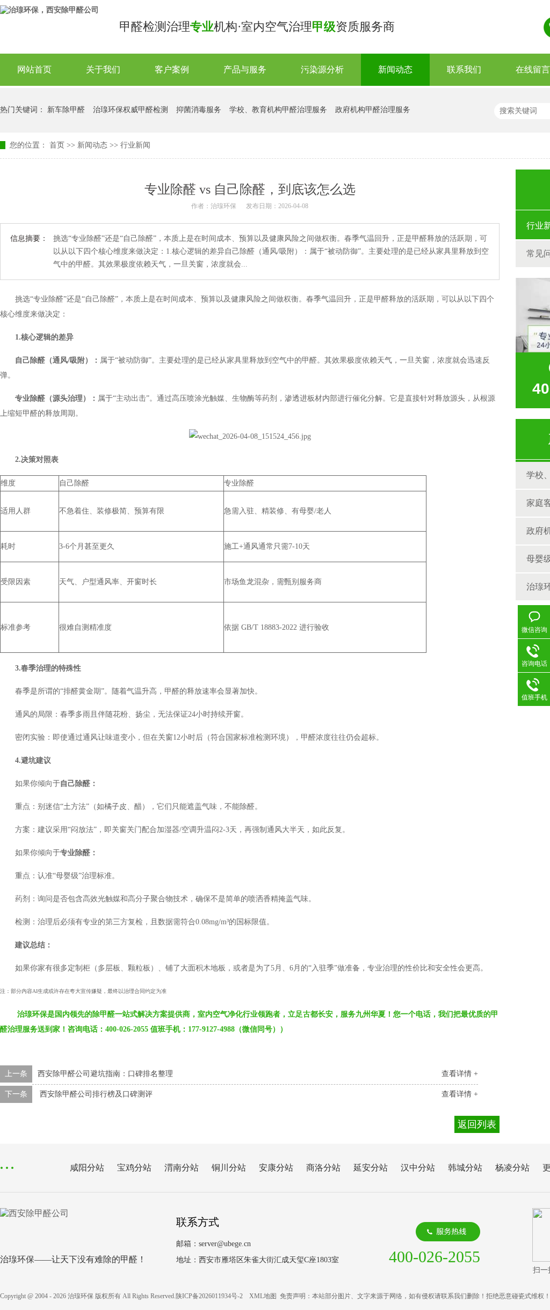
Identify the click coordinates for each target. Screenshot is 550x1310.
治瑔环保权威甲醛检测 (130, 110)
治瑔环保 (223, 206)
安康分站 (276, 1167)
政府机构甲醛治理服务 (372, 110)
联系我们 (464, 69)
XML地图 (263, 1296)
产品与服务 (244, 69)
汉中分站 (418, 1167)
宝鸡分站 (134, 1167)
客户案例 (172, 69)
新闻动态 (395, 69)
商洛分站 (323, 1167)
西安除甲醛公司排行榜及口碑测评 (95, 1094)
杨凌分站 (512, 1167)
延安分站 (370, 1167)
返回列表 (477, 1124)
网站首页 (34, 69)
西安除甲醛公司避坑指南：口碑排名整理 (105, 1074)
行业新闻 (135, 145)
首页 (56, 145)
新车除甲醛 (66, 110)
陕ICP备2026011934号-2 (209, 1296)
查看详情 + (460, 1074)
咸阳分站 (87, 1167)
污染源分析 (322, 69)
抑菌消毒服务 (198, 110)
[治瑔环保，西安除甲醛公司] (49, 10)
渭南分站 (181, 1167)
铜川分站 (229, 1167)
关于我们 (103, 69)
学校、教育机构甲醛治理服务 (278, 110)
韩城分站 (465, 1167)
